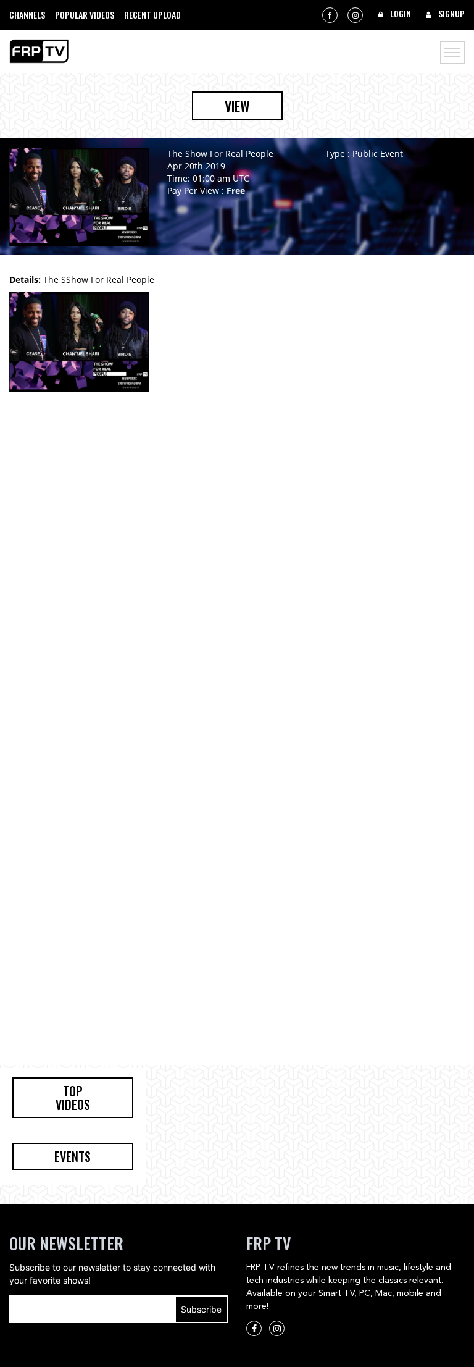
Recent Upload (152, 14)
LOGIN (399, 13)
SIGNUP (450, 13)
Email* (118, 1309)
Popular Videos (84, 14)
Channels (27, 14)
